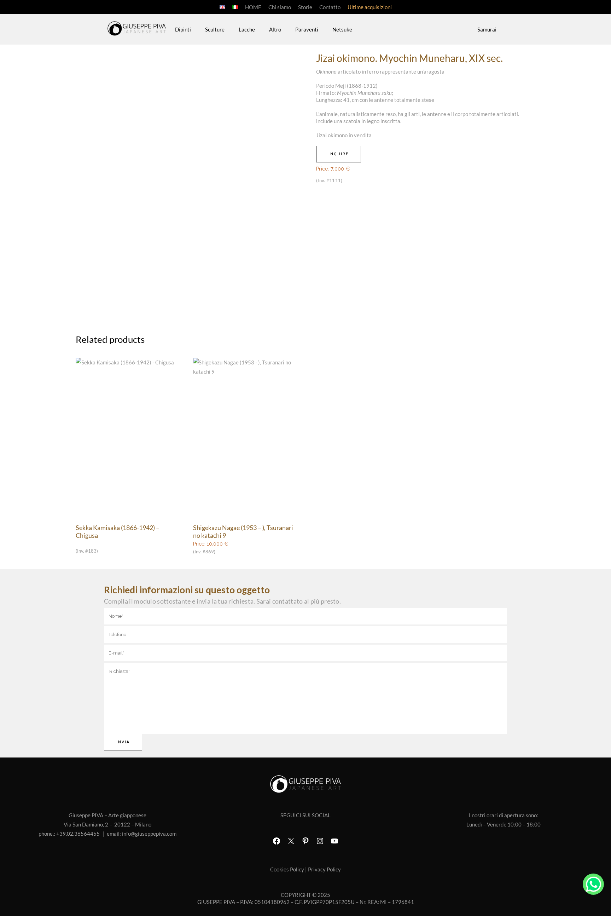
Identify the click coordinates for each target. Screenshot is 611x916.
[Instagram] (320, 841)
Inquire (338, 154)
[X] (291, 841)
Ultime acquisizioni (370, 7)
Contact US (593, 884)
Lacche (247, 29)
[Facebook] (276, 841)
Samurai (486, 29)
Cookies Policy (287, 869)
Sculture (215, 29)
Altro (275, 29)
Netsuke (342, 29)
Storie (305, 7)
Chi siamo (279, 7)
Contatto (330, 7)
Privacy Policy (324, 869)
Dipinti (183, 29)
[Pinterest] (305, 841)
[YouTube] (334, 841)
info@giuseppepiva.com (149, 833)
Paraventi (306, 29)
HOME (253, 7)
